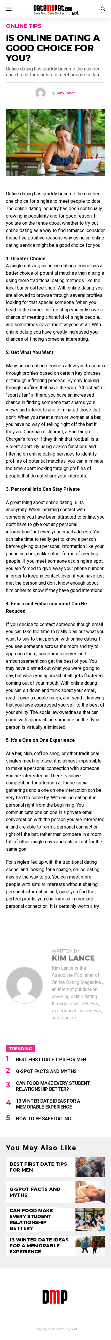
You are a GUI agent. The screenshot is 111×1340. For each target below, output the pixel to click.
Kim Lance (66, 93)
